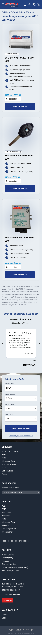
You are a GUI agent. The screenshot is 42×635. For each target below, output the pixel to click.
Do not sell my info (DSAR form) (15, 567)
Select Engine (10, 404)
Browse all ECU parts (10, 488)
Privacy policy (7, 561)
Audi (3, 467)
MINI (4, 458)
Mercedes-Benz (8, 461)
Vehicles (5, 12)
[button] (3, 343)
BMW (13, 12)
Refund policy (7, 558)
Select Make (9, 384)
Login (4, 618)
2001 (33, 12)
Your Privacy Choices (10, 571)
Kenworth (6, 516)
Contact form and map (11, 594)
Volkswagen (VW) (9, 464)
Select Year (9, 414)
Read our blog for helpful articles (15, 541)
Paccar (4, 474)
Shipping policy (8, 554)
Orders (4, 615)
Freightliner (6, 512)
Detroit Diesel (7, 471)
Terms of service (9, 564)
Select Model (10, 394)
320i (27, 12)
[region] (21, 343)
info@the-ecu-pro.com (11, 590)
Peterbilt (5, 525)
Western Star (7, 532)
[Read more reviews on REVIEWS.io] (30, 365)
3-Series (20, 12)
